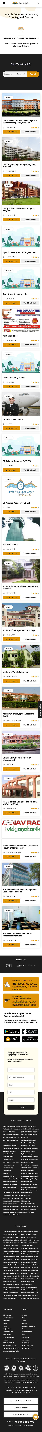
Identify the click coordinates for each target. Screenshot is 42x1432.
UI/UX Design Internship (28, 1209)
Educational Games (8, 1318)
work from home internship (11, 1190)
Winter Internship (8, 1168)
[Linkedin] (28, 1421)
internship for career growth (11, 1206)
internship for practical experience (12, 1212)
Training (5, 1173)
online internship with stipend (30, 1129)
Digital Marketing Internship (11, 1134)
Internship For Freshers (10, 1181)
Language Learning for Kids (11, 1351)
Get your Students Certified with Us (21, 1401)
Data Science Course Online (11, 1279)
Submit (21, 1107)
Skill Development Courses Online (30, 1290)
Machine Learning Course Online (30, 1251)
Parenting (6, 1340)
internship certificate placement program (12, 1201)
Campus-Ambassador (28, 1326)
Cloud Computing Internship (29, 1176)
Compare (8, 97)
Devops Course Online (9, 1281)
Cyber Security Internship (28, 1140)
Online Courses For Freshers (29, 1268)
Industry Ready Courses (28, 1237)
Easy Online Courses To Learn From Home (12, 1287)
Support (24, 1323)
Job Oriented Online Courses (29, 1248)
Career (24, 1320)
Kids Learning (7, 1315)
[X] (19, 1421)
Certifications (26, 1393)
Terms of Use (11, 1387)
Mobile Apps (25, 1340)
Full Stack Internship (27, 1162)
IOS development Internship (29, 1165)
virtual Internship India (9, 1187)
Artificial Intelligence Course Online (12, 1240)
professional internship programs (30, 1132)
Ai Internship (25, 1137)
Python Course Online (27, 1281)
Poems (5, 1326)
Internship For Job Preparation (30, 1240)
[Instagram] (26, 1421)
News (23, 1334)
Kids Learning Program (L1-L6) (11, 1348)
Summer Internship (8, 1165)
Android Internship (8, 1143)
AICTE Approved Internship (11, 1162)
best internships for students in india (12, 1193)
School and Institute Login (21, 1414)
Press (23, 1329)
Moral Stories (7, 1334)
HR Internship (25, 1195)
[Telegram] (33, 1421)
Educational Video (8, 1331)
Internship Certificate (27, 1212)
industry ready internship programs (12, 1198)
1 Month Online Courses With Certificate (12, 1232)
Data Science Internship (28, 1143)
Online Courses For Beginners (30, 1265)
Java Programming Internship (11, 1126)
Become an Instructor (21, 1408)
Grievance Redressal (25, 1390)
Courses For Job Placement (11, 1268)
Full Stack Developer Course (29, 1232)
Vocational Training (8, 1157)
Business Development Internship (30, 1173)
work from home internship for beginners (30, 1134)
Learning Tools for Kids (9, 1345)
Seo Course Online (26, 1284)
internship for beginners (10, 1204)
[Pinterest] (24, 1421)
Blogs (23, 1318)
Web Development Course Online (30, 1298)
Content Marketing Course (10, 1262)
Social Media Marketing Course (30, 1292)
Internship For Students (10, 1184)
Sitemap (16, 1393)
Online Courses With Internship (30, 1273)
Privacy (20, 1387)
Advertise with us (27, 1348)
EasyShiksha (17, 1425)
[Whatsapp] (21, 1421)
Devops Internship (26, 1181)
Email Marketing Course (10, 1290)
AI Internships (7, 1170)
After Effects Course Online (11, 1237)
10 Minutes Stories (8, 1337)
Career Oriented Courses (10, 1254)
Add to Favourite (11, 132)
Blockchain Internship (27, 1170)
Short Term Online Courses (29, 1287)
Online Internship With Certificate (30, 1276)
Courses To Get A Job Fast (11, 1273)
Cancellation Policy (10, 1390)
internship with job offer (28, 1126)
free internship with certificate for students (12, 1195)
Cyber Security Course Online (11, 1276)
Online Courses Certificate (29, 1262)
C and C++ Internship (9, 1132)
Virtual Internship (8, 1159)
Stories (5, 1323)
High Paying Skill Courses (29, 1234)
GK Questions (7, 1329)
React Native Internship (9, 1145)
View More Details (30, 132)
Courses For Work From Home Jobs (12, 1270)
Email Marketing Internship (29, 1187)
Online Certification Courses (29, 1256)
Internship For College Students (12, 1179)
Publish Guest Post (27, 1345)
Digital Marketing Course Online (12, 1284)
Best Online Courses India (10, 1245)
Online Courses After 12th (29, 1259)
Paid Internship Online (27, 1151)
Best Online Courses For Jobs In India (12, 1243)
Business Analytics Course (11, 1251)
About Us (24, 1315)
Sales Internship (26, 1198)
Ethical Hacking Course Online (12, 1295)
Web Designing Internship (10, 1140)
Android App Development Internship (30, 1159)
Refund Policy (29, 1387)
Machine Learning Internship (11, 1129)
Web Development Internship (11, 1137)
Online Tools (25, 1343)
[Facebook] (16, 1421)
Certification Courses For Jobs (12, 1256)
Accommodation (27, 1331)
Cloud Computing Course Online (12, 1259)
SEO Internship (25, 1201)
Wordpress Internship (9, 1151)
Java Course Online (27, 1245)
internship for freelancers (10, 1209)
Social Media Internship (28, 1204)
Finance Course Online (9, 1298)
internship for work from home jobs (12, 1215)
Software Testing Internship (29, 1206)
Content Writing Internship (29, 1179)
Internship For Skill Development (30, 1243)
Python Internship (8, 1154)
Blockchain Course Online (10, 1248)
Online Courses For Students (29, 1270)
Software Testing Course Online (30, 1295)
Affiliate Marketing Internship (30, 1168)
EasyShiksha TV (26, 1337)
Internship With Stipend (28, 1145)
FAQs (35, 1390)
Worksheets (6, 1320)
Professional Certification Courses (30, 1279)
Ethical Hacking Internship (29, 1190)
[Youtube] (31, 1421)
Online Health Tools (8, 1343)
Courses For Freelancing (10, 1265)
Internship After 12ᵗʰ (9, 1176)
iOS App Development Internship (12, 1148)
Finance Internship (26, 1193)
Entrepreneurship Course (10, 1292)
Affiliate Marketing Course (10, 1234)
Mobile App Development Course (30, 1254)
